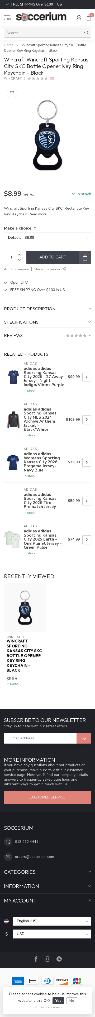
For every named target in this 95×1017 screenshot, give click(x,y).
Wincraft (13, 78)
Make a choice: (19, 228)
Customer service (47, 797)
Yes (58, 1000)
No (71, 1000)
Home (9, 45)
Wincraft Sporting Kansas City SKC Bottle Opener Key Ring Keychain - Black (24, 656)
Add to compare (16, 269)
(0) (52, 78)
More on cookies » (48, 1007)
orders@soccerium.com (34, 856)
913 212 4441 (26, 841)
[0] (89, 17)
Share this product (48, 269)
